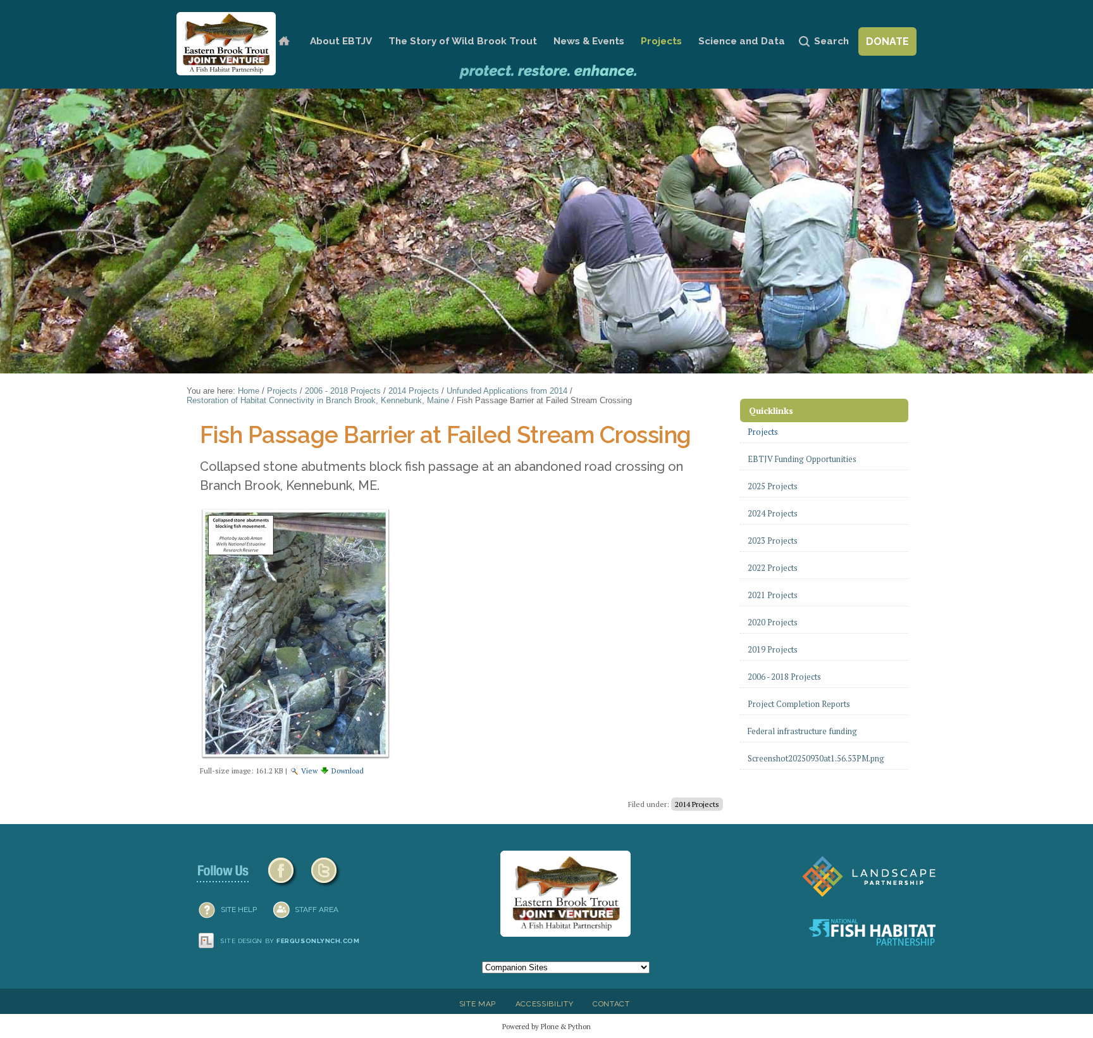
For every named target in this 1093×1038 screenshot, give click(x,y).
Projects (661, 41)
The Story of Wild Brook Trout (462, 41)
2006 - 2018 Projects (343, 391)
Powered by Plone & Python (546, 1026)
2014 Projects (413, 391)
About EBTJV (341, 41)
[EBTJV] (226, 43)
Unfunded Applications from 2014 (507, 391)
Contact (611, 1003)
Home (284, 41)
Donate (887, 41)
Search (831, 41)
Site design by (290, 940)
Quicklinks (771, 410)
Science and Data (741, 41)
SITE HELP (239, 909)
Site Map (477, 1003)
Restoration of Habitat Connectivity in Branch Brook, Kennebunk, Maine (318, 400)
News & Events (588, 41)
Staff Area (316, 909)
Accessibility (545, 1003)
